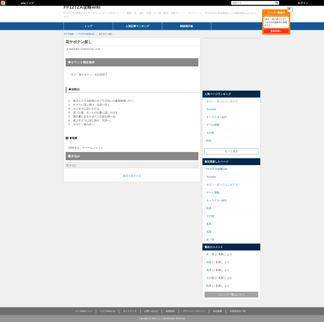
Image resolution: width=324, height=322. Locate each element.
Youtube (211, 109)
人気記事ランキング (137, 26)
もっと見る (231, 151)
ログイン (303, 2)
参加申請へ (276, 31)
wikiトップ (27, 2)
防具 (209, 140)
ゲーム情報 (212, 124)
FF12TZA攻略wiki (216, 168)
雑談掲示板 (186, 26)
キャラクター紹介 (216, 117)
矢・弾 (210, 239)
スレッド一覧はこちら (231, 294)
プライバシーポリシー (194, 311)
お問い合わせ (151, 311)
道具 (209, 223)
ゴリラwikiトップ (83, 311)
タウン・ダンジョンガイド (222, 101)
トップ (88, 26)
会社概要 (217, 311)
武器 (209, 231)
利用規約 (170, 311)
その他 (210, 132)
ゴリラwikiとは (107, 311)
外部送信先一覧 (238, 311)
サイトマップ (129, 311)
